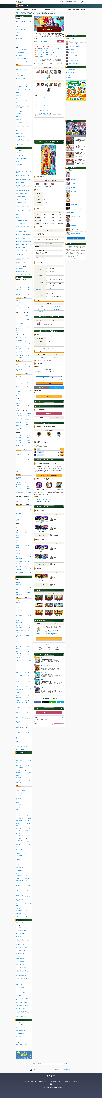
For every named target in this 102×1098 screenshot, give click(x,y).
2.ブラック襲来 (28, 413)
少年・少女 (18, 660)
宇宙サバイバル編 (56, 306)
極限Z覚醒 (18, 765)
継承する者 (27, 734)
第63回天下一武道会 (20, 78)
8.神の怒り (27, 422)
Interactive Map (87, 1078)
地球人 (17, 670)
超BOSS (18, 732)
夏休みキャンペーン (20, 38)
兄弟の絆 (18, 641)
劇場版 (26, 346)
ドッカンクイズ (39, 50)
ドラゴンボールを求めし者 (19, 654)
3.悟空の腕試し (19, 415)
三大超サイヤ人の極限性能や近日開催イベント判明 (47, 48)
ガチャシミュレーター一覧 (22, 262)
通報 (63, 717)
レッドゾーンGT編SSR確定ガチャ (23, 244)
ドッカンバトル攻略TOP (49, 638)
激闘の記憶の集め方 (20, 961)
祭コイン (18, 130)
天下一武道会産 (19, 767)
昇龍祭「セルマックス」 (21, 214)
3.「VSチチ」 (19, 379)
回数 (26, 537)
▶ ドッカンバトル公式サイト (72, 258)
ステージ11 (18, 294)
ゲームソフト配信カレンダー (65, 1081)
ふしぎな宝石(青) (20, 144)
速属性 (17, 788)
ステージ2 (27, 282)
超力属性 (18, 607)
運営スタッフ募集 (26, 1078)
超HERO (26, 727)
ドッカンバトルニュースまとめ (22, 32)
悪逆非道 (26, 670)
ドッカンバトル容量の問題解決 (22, 978)
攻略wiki (32, 1081)
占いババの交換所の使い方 (22, 947)
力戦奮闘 (26, 679)
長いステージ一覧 (20, 944)
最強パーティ (40, 9)
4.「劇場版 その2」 (28, 481)
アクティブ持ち (28, 780)
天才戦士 (26, 697)
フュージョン (27, 612)
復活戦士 (26, 620)
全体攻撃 (26, 775)
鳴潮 (42, 687)
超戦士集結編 (27, 366)
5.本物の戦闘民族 (19, 419)
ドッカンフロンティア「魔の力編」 (23, 89)
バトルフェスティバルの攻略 (74, 58)
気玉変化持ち (19, 775)
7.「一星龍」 (19, 442)
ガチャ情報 (47, 9)
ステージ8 (27, 289)
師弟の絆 (26, 641)
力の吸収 (26, 683)
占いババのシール (20, 125)
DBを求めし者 (28, 815)
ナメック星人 (27, 651)
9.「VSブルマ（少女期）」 (19, 391)
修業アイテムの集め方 (21, 958)
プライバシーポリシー (57, 1078)
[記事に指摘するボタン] (57, 647)
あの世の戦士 (19, 675)
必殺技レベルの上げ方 (21, 984)
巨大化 (26, 809)
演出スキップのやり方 (21, 1013)
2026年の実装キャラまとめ (22, 61)
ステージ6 (27, 287)
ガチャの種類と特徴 (20, 950)
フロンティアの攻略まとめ (74, 63)
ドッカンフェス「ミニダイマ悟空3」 (23, 211)
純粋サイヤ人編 (19, 355)
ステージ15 (18, 469)
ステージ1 (18, 282)
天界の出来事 (27, 705)
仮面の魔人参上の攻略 (73, 60)
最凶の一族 (18, 646)
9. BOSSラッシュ (19, 446)
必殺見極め (27, 777)
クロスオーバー (19, 689)
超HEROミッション (19, 514)
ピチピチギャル (19, 679)
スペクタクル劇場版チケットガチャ (23, 223)
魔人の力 (26, 657)
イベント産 (27, 765)
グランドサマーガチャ (21, 152)
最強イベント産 (19, 592)
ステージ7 (18, 289)
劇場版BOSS (27, 643)
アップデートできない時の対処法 (23, 1005)
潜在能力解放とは (20, 990)
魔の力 (17, 734)
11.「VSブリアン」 (19, 394)
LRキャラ (18, 762)
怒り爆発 (26, 667)
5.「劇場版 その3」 (19, 485)
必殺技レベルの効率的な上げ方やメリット (46, 499)
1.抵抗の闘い (19, 413)
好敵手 (17, 651)
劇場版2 (26, 337)
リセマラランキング (20, 927)
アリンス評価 (39, 54)
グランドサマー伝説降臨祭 (22, 205)
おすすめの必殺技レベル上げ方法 (43, 113)
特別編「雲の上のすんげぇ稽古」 (23, 95)
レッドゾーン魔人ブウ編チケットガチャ (23, 172)
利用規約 (48, 1078)
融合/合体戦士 (28, 718)
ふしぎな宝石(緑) (20, 141)
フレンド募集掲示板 (70, 69)
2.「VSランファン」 (28, 377)
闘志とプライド (28, 566)
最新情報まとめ (71, 49)
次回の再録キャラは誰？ (21, 29)
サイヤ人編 (27, 721)
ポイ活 (77, 1)
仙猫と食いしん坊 (20, 92)
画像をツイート (56, 387)
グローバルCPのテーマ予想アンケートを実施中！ (47, 56)
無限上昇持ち (27, 767)
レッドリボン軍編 (28, 341)
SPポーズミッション (19, 510)
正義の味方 (27, 700)
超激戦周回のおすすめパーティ (22, 941)
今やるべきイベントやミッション (23, 43)
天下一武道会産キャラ (21, 1038)
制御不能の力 (27, 732)
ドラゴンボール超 (19, 527)
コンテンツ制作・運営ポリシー (38, 1078)
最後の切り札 (27, 617)
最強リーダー (19, 584)
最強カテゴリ (27, 584)
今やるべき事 (76, 9)
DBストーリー (28, 532)
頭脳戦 (17, 683)
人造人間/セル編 (19, 630)
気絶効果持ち (19, 772)
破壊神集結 (18, 563)
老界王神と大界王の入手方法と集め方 (49, 475)
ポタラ (17, 612)
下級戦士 (18, 725)
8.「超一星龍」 (28, 442)
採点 (50, 383)
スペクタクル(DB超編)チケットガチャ (23, 167)
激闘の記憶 (18, 119)
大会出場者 (41, 311)
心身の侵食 (27, 692)
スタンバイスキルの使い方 (22, 970)
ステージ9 (18, 292)
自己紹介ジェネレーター (21, 1048)
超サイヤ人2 (27, 625)
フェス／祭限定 (28, 587)
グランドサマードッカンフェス (22, 202)
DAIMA (17, 741)
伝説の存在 (56, 309)
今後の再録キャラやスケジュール (23, 274)
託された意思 (19, 892)
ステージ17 (18, 471)
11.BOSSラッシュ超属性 (19, 429)
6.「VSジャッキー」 (28, 324)
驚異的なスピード (40, 289)
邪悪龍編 (26, 686)
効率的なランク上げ (20, 953)
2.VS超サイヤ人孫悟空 (28, 316)
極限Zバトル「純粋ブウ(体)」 (22, 84)
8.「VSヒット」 (28, 327)
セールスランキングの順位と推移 (23, 23)
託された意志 (19, 714)
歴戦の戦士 (40, 269)
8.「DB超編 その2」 (28, 489)
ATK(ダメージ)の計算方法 (21, 1011)
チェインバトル (28, 558)
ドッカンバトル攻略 (23, 5)
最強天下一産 (19, 594)
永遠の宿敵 (27, 710)
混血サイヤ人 (27, 622)
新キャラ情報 (19, 755)
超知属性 (18, 605)
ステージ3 (18, 284)
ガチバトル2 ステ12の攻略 (74, 43)
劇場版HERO (19, 643)
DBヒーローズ (28, 672)
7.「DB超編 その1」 (19, 489)
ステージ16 (27, 469)
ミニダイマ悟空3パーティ (21, 66)
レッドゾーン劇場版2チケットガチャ (23, 176)
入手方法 (38, 99)
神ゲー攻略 (18, 12)
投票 (62, 449)
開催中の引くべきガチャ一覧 (22, 196)
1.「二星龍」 (19, 435)
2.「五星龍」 (27, 435)
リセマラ (62, 9)
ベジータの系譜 (28, 615)
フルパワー (18, 672)
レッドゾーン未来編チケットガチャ (23, 179)
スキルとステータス (40, 97)
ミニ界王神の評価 (20, 52)
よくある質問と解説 (20, 936)
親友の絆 (18, 712)
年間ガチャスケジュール (21, 271)
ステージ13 (18, 466)
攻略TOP (19, 9)
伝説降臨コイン (19, 133)
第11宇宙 (27, 638)
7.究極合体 (18, 422)
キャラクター (31, 12)
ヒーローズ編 (19, 343)
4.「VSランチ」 (28, 379)
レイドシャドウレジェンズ (47, 665)
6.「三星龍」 (27, 440)
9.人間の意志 (19, 425)
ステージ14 (27, 466)
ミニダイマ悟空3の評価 (21, 49)
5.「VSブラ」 (19, 383)
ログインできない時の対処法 (22, 1002)
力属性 (17, 790)
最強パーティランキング (73, 41)
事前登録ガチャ (40, 1081)
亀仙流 (17, 695)
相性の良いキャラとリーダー (42, 105)
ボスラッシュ (19, 556)
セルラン (55, 9)
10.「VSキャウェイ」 (28, 391)
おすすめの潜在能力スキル (42, 110)
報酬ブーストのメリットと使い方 (23, 964)
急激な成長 (27, 856)
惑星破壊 (18, 700)
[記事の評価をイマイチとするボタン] (40, 647)
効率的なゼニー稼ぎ (20, 956)
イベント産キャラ (20, 1033)
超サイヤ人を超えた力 (19, 722)
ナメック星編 (27, 627)
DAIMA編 (27, 355)
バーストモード (52, 52)
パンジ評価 (45, 54)
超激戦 (17, 535)
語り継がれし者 (19, 702)
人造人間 (18, 657)
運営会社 (18, 1078)
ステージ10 (27, 292)
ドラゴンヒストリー (28, 551)
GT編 (17, 346)
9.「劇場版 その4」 (19, 493)
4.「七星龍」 (27, 437)
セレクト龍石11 (19, 113)
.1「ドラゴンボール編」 (19, 478)
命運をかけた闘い (19, 718)
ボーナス (26, 542)
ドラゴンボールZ (28, 527)
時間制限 (18, 707)
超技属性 (18, 602)
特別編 (26, 535)
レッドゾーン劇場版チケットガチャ (23, 185)
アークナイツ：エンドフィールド (48, 657)
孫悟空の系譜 (19, 615)
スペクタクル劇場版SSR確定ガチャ (23, 226)
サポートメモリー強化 (28, 573)
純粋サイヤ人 (19, 622)
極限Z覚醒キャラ (19, 1036)
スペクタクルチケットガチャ (22, 228)
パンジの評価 (71, 52)
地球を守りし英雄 (19, 738)
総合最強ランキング (39, 357)
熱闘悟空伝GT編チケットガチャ (23, 190)
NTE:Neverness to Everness (48, 679)
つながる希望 (19, 692)
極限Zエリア (27, 545)
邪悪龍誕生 (18, 569)
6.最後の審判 (27, 419)
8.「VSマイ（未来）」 (28, 387)
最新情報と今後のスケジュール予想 (23, 21)
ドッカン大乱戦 (28, 556)
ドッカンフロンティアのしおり (22, 122)
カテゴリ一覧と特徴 (20, 992)
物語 (17, 532)
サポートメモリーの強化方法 (22, 972)
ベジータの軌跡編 (19, 352)
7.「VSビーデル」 (19, 387)
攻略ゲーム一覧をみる (75, 238)
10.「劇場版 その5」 (28, 493)
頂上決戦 (18, 545)
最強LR (17, 589)
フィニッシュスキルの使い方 (22, 967)
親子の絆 (26, 725)
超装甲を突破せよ (19, 573)
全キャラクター (19, 760)
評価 (37, 102)
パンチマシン (19, 561)
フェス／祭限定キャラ (21, 1024)
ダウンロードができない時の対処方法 (23, 999)
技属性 (23, 788)
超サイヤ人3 (19, 627)
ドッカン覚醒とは (20, 987)
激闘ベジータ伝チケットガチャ (22, 187)
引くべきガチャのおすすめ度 (74, 55)
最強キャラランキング (73, 38)
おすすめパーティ (40, 107)
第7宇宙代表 (27, 635)
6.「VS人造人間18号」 (28, 383)
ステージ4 (27, 284)
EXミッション (47, 50)
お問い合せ (79, 1078)
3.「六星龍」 (19, 437)
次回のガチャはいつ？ (21, 26)
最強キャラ (33, 9)
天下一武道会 (19, 558)
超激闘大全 (18, 566)
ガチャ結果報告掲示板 (71, 72)
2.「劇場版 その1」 (28, 478)
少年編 (26, 352)
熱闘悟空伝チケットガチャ (22, 193)
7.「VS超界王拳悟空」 (19, 327)
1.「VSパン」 (19, 376)
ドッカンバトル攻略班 (42, 41)
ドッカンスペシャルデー (21, 41)
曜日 (17, 542)
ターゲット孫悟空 (19, 664)
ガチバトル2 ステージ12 (21, 86)
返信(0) (36, 723)
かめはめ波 (18, 617)
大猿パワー (18, 686)
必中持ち (18, 780)
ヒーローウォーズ (45, 672)
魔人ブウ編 (18, 337)
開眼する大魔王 (19, 107)
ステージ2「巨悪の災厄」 (19, 520)
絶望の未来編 (19, 340)
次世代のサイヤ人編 (19, 370)
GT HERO (27, 702)
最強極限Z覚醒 (28, 592)
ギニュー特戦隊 (28, 818)
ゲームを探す (26, 1081)
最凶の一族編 (27, 343)
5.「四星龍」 (19, 440)
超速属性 (18, 600)
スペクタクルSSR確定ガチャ (22, 231)
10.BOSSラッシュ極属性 (28, 425)
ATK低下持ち (19, 770)
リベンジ (18, 667)
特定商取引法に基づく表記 (69, 1078)
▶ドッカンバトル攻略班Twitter (50, 633)
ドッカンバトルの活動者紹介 (22, 746)
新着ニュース (76, 1081)
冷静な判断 (40, 275)
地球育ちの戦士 (19, 727)
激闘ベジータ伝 (28, 553)
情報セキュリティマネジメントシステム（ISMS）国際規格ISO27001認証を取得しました (52, 1069)
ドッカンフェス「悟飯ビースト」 (23, 158)
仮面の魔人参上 (19, 98)
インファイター (40, 282)
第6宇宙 (18, 638)
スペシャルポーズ (28, 676)
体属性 (23, 790)
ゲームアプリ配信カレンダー (51, 1081)
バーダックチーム (28, 664)
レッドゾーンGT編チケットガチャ (23, 182)
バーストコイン (19, 139)
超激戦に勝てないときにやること (23, 939)
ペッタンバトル (28, 561)
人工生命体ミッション (28, 510)
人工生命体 (27, 654)
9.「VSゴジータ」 (19, 331)
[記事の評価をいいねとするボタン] (49, 647)
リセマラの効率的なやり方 (22, 930)
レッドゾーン (27, 563)
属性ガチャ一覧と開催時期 (22, 268)
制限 (26, 540)
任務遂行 (26, 738)
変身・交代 (18, 782)
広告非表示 (70, 1)
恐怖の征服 (27, 646)
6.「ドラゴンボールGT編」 (28, 485)
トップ (13, 1078)
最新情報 (26, 9)
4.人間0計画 (27, 415)
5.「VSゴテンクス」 (19, 324)
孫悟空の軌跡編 (28, 348)
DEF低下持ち (27, 770)
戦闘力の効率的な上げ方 (21, 1016)
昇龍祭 (17, 161)
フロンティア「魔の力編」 (42, 52)
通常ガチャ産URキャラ (21, 1030)
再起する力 (18, 697)
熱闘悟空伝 (18, 553)
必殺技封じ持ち (28, 772)
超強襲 (17, 537)
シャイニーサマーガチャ (21, 155)
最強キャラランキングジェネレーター (23, 1045)
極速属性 (26, 600)
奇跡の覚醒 (27, 695)
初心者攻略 (68, 9)
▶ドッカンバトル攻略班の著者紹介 (51, 634)
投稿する (49, 413)
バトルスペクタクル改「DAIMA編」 (23, 101)
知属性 (28, 788)
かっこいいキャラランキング (22, 749)
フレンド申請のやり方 (21, 975)
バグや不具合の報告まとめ (22, 995)
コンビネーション (41, 309)
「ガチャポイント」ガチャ (22, 164)
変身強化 (18, 648)
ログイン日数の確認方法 (21, 1008)
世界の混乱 (27, 714)
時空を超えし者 (28, 648)
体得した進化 (27, 707)
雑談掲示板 (68, 77)
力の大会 (40, 295)
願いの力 (18, 730)
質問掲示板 (68, 75)
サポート (26, 762)
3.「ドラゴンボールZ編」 (19, 481)
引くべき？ (51, 54)
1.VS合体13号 (19, 316)
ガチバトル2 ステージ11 (21, 105)
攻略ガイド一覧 (19, 922)
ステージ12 (27, 294)
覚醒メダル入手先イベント (42, 115)
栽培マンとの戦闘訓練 (28, 569)
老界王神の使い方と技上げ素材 (43, 501)
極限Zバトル (19, 547)
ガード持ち (18, 777)
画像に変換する (41, 387)
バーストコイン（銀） (21, 136)
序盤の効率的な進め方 (21, 933)
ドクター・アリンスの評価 (74, 46)
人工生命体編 (19, 357)
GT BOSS (18, 705)
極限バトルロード (19, 551)
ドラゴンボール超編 (19, 363)
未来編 (26, 632)
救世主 (17, 681)
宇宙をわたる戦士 (28, 689)
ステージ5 (18, 287)
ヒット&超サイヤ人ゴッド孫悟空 (41, 12)
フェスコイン (19, 127)
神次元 (17, 620)
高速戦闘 (41, 306)
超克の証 (18, 116)
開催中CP (83, 9)
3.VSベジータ (19, 320)
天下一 (52, 50)
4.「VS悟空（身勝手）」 (28, 320)
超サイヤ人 (18, 625)
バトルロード (27, 547)
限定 (17, 540)
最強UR (26, 589)
